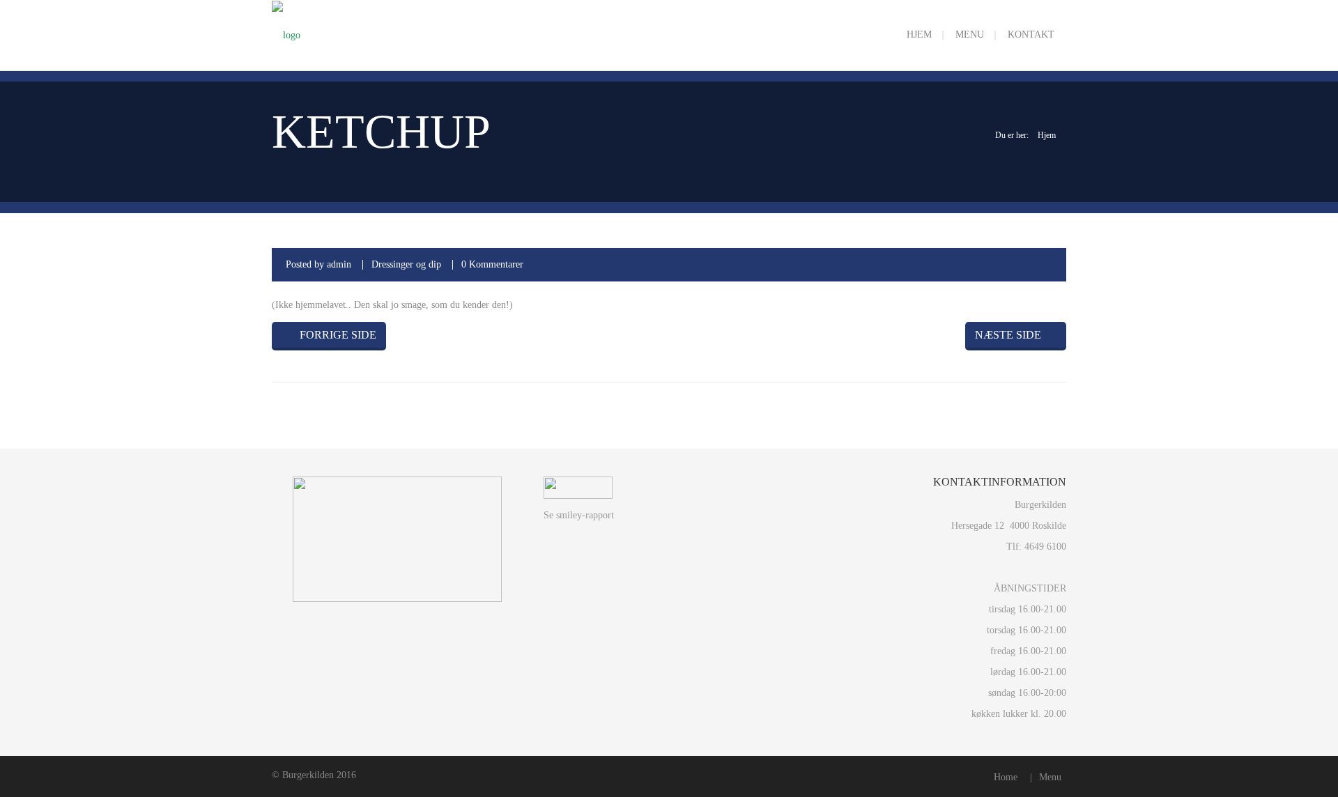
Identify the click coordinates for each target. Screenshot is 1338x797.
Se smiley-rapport (579, 515)
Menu (969, 34)
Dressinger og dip (406, 264)
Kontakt (1031, 34)
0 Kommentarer (492, 264)
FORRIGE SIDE (336, 335)
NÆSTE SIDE (1008, 335)
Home (1005, 777)
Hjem (919, 34)
